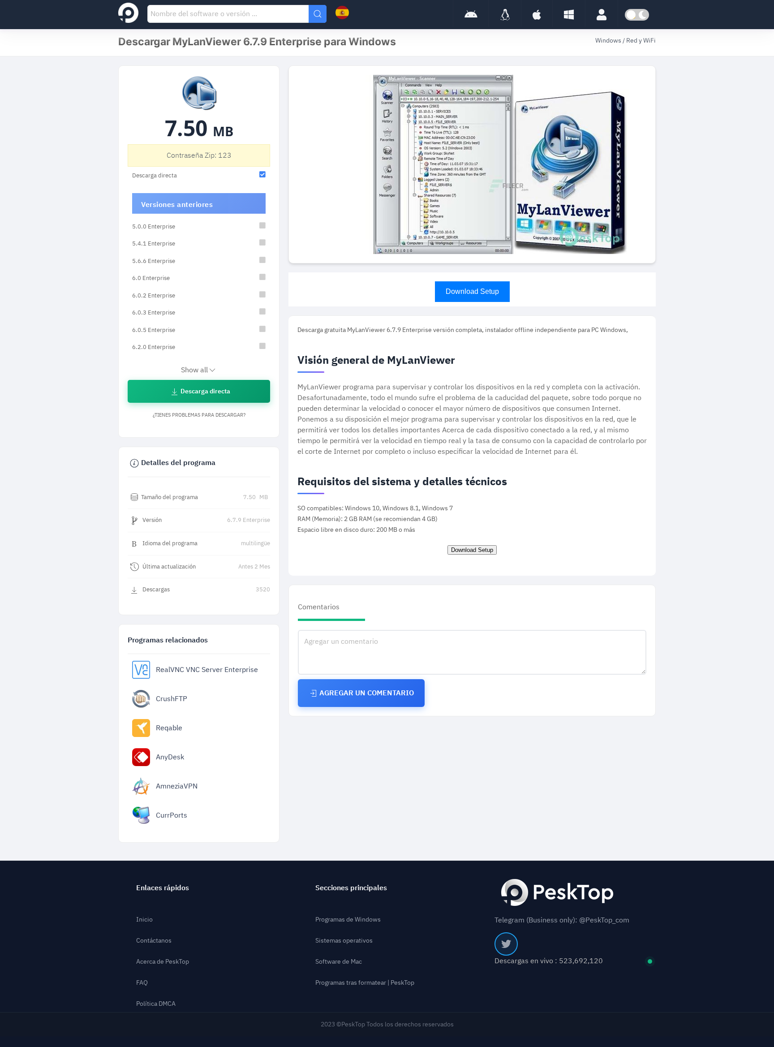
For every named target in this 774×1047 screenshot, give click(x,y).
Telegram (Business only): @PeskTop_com (561, 920)
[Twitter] (506, 944)
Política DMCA (156, 1003)
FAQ (142, 982)
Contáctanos (154, 940)
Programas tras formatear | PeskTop (364, 982)
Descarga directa (204, 391)
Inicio (144, 919)
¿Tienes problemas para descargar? (199, 415)
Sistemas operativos (344, 940)
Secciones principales (351, 888)
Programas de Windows (348, 919)
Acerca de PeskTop (162, 961)
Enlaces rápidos (162, 888)
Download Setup (472, 291)
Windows (609, 40)
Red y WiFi (641, 40)
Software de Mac (338, 961)
